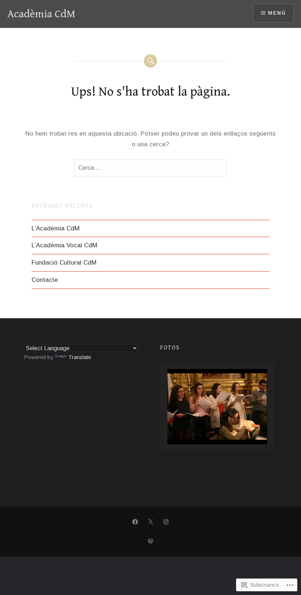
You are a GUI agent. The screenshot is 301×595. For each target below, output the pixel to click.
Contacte (45, 279)
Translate (79, 357)
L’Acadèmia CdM (56, 228)
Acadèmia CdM (41, 14)
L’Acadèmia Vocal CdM (64, 245)
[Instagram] (166, 522)
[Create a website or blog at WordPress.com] (150, 541)
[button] (200, 423)
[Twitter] (150, 522)
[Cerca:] (150, 167)
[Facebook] (135, 522)
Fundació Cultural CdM (64, 262)
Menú (277, 13)
